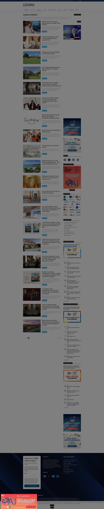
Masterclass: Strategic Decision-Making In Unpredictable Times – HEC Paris (74, 341)
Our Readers (31, 0)
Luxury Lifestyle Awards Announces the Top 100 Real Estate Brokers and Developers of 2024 (51, 307)
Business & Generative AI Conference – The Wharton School (74, 277)
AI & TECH (33, 9)
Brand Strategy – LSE (71, 336)
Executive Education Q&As (68, 231)
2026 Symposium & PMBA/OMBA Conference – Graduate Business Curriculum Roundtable (73, 404)
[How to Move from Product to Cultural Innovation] (32, 197)
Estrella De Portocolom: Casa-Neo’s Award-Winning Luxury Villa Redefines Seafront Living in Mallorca (51, 242)
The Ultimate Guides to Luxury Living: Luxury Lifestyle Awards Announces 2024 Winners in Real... (51, 225)
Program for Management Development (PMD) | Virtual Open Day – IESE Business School (73, 282)
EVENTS (76, 9)
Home (24, 0)
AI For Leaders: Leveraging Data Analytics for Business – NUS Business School (73, 287)
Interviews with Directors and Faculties (71, 227)
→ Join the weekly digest (32, 485)
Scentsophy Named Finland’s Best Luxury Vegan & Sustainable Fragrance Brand (50, 116)
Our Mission (40, 0)
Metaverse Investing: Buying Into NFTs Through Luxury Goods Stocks (50, 177)
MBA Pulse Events (67, 235)
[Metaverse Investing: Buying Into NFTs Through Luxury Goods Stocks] (32, 181)
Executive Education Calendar (69, 233)
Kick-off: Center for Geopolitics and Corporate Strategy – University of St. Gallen (74, 293)
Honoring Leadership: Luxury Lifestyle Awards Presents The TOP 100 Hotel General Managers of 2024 (51, 258)
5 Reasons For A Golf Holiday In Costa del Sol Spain (50, 52)
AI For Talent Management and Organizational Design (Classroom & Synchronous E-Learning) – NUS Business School (73, 351)
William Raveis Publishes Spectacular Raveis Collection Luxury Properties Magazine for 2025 (51, 323)
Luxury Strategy (37, 12)
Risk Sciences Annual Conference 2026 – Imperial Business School (73, 268)
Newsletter (48, 0)
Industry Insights (67, 228)
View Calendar (65, 301)
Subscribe (44, 0)
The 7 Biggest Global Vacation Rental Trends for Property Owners (51, 69)
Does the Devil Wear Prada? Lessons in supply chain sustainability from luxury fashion (50, 100)
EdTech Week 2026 (70, 399)
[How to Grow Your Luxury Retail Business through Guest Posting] (32, 27)
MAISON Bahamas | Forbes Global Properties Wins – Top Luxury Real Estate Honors (51, 162)
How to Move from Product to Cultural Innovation (51, 192)
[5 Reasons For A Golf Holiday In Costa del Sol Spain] (32, 57)
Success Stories (66, 230)
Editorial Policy (65, 0)
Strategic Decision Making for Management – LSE (72, 332)
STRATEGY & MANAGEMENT (30, 12)
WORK (44, 9)
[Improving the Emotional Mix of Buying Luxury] (32, 135)
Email (25, 473)
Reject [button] (52, 507)
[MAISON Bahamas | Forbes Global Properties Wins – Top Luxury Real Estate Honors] (32, 166)
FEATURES (71, 9)
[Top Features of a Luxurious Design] (32, 151)
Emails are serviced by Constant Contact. (31, 482)
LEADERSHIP (26, 9)
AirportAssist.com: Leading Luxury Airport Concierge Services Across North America (51, 84)
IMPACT (59, 9)
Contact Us (70, 0)
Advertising (60, 0)
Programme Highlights (68, 225)
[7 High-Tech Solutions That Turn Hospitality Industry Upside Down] (32, 42)
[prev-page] (24, 338)
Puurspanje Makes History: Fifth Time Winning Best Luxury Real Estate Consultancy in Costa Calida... (51, 209)
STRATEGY (39, 9)
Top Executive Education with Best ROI (71, 222)
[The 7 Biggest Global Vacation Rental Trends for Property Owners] (32, 73)
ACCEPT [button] (52, 505)
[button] (80, 0)
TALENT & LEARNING (52, 9)
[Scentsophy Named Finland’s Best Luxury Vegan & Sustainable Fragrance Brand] (32, 120)
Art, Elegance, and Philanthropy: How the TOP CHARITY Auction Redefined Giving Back (50, 291)
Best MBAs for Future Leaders (69, 223)
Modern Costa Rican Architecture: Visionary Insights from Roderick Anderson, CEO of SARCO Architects (51, 274)
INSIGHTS (65, 9)
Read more (44, 31)
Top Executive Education (54, 0)
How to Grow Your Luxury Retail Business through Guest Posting (51, 23)
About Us (27, 0)
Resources (35, 0)
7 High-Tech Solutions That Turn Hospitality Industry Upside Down (50, 38)
